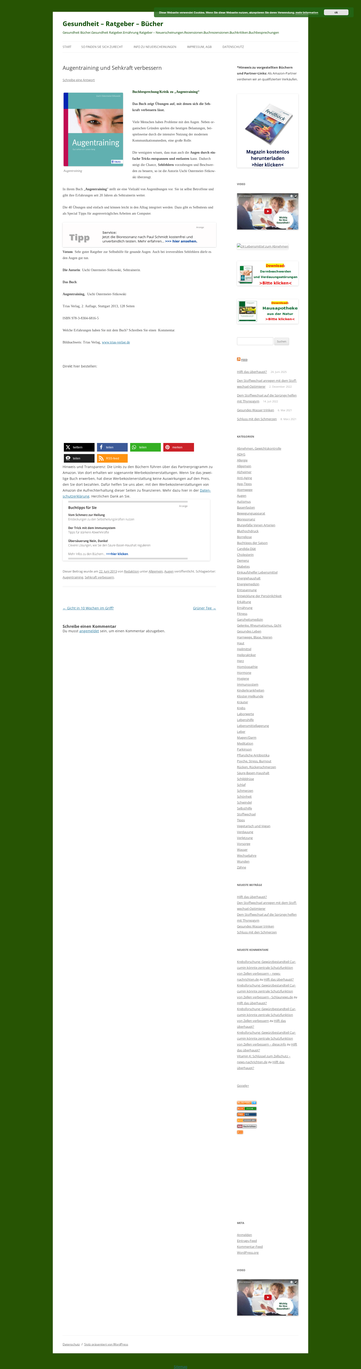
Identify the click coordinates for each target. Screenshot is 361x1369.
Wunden (243, 861)
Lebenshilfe (245, 720)
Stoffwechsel (246, 814)
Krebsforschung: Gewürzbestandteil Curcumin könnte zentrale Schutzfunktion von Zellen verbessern (266, 1015)
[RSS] (240, 1133)
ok (336, 12)
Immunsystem (247, 684)
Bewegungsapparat (251, 513)
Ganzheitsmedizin (250, 619)
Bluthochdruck (248, 531)
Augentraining (73, 577)
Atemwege (244, 489)
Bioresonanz (246, 519)
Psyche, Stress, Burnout (254, 761)
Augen (169, 571)
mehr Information (307, 12)
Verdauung (245, 832)
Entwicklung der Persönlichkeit (259, 596)
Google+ (243, 1085)
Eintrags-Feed (247, 1240)
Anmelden (244, 1235)
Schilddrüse (245, 779)
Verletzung (245, 838)
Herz (240, 661)
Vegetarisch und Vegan (253, 826)
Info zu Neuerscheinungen (155, 47)
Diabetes (243, 566)
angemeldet (89, 631)
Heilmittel (244, 649)
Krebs (241, 708)
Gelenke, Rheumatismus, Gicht (259, 625)
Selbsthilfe (244, 808)
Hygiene (243, 678)
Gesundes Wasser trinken (255, 410)
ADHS (241, 454)
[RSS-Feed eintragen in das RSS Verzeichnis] (247, 1115)
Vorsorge (243, 843)
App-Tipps (244, 484)
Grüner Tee (204, 608)
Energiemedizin (248, 584)
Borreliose (244, 537)
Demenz (243, 560)
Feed (244, 360)
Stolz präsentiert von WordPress (106, 1344)
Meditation (245, 743)
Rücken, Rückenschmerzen (256, 767)
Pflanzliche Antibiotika (253, 755)
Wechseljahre (246, 855)
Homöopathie (247, 666)
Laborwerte (245, 714)
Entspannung (247, 590)
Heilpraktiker (246, 655)
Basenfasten (246, 507)
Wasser (242, 849)
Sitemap (180, 1366)
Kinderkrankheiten (250, 690)
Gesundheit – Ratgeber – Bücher (113, 23)
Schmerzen (245, 790)
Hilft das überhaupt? (252, 371)
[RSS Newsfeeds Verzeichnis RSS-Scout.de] (247, 1121)
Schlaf (241, 784)
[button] (79, 447)
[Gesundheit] (247, 1103)
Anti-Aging (244, 478)
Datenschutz (233, 47)
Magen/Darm (246, 737)
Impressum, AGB (199, 47)
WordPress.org (248, 1252)
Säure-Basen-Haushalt (253, 773)
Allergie (242, 460)
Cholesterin (245, 554)
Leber (241, 731)
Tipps (241, 820)
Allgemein (156, 571)
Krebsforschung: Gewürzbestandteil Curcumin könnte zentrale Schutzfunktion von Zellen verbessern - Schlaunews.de (266, 991)
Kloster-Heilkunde (250, 696)
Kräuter (242, 702)
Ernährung (244, 607)
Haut (240, 643)
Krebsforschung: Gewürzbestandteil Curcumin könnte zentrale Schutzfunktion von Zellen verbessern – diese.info (266, 1038)
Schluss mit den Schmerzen (257, 419)
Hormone (244, 672)
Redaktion (131, 571)
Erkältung (244, 602)
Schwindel (244, 802)
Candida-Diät (246, 548)
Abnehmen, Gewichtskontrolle (259, 448)
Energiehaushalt (249, 578)
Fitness (242, 613)
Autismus (244, 501)
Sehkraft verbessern (99, 577)
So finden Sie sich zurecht (102, 47)
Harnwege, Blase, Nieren (254, 637)
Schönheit (244, 796)
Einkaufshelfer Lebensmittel (257, 572)
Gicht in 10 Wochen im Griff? (88, 608)
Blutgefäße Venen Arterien (256, 525)
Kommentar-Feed (250, 1246)
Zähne (241, 867)
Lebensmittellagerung (253, 725)
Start (67, 47)
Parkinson (244, 749)
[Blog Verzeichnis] (247, 1109)
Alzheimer (244, 472)
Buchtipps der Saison (252, 543)
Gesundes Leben (249, 631)
